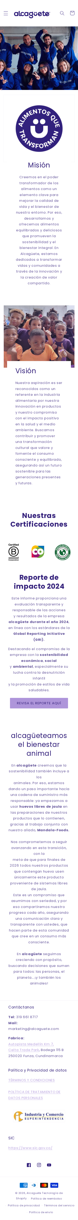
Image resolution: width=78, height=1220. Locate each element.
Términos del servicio (59, 1205)
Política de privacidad (24, 1205)
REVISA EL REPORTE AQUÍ (39, 703)
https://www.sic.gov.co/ (30, 1148)
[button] (6, 13)
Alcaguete (34, 1193)
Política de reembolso (46, 1198)
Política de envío (41, 1212)
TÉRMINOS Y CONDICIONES (31, 1080)
